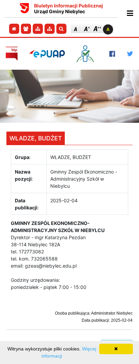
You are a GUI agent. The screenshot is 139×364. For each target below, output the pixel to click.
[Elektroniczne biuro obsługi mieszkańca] (87, 53)
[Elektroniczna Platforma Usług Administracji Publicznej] (47, 53)
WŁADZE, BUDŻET (35, 138)
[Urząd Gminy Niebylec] (24, 9)
